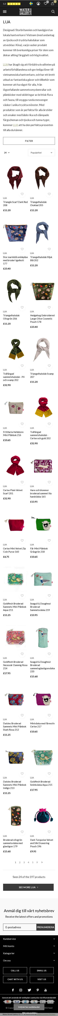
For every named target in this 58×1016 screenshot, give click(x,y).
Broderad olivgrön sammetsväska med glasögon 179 (13, 843)
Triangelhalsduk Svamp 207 (42, 375)
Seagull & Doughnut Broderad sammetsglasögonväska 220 (42, 666)
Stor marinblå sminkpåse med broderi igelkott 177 (15, 260)
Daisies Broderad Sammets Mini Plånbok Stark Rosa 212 (14, 726)
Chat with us (15, 979)
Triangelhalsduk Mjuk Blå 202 (41, 259)
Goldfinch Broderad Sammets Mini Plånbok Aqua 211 (14, 606)
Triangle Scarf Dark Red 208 (15, 204)
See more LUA (27, 887)
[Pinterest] (38, 990)
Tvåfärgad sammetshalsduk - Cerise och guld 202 (40, 435)
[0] (52, 3)
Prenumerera (45, 927)
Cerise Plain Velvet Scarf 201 (13, 492)
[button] (4, 11)
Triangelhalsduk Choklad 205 (38, 204)
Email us (41, 970)
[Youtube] (45, 990)
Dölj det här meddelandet (29, 1007)
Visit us (41, 979)
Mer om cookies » (29, 1013)
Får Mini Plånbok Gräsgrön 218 (39, 550)
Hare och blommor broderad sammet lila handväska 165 (41, 493)
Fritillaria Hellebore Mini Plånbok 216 (13, 434)
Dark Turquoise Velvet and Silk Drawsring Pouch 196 (41, 843)
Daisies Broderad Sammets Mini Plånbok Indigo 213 (14, 784)
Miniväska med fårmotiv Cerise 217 (42, 725)
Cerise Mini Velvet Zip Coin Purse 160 (14, 550)
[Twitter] (29, 990)
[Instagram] (20, 990)
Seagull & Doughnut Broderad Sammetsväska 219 (40, 606)
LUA (5, 64)
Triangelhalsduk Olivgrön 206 (11, 317)
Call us (15, 970)
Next (42, 862)
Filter (29, 140)
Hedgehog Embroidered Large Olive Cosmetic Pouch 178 (42, 318)
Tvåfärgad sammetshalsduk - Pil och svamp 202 (13, 376)
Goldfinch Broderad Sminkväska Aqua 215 (41, 783)
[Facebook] (13, 990)
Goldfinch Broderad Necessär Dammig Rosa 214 (15, 665)
